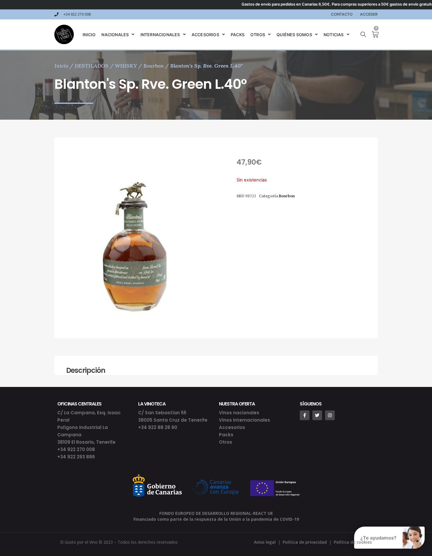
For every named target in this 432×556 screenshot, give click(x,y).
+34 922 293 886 (76, 457)
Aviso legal (265, 542)
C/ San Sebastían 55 (162, 413)
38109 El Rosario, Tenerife (86, 442)
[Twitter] (317, 415)
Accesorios (232, 427)
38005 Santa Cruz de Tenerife (172, 420)
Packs (226, 435)
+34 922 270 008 (76, 449)
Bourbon (153, 65)
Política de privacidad (305, 542)
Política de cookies (353, 542)
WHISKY (126, 65)
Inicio (61, 65)
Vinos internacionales (244, 420)
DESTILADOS (91, 65)
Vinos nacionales (239, 413)
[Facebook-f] (304, 415)
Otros (225, 442)
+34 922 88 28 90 (157, 427)
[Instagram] (330, 415)
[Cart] (373, 34)
